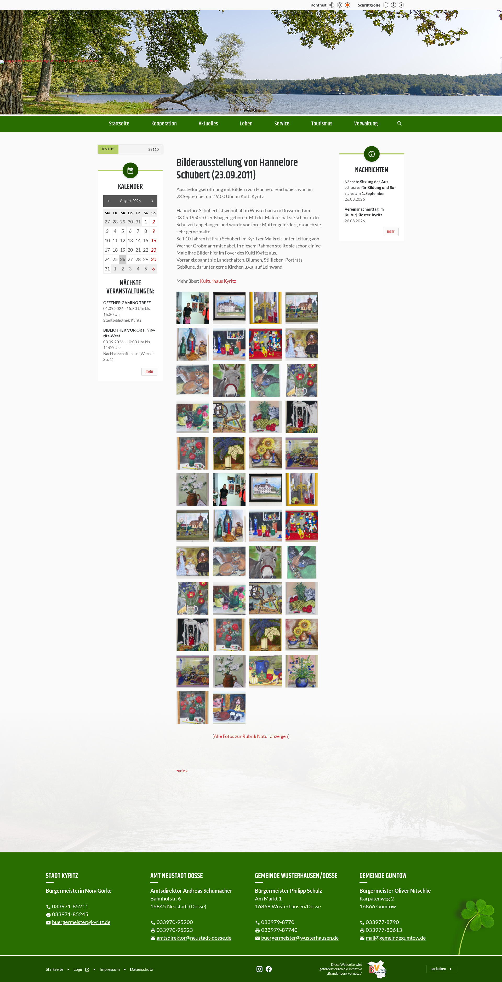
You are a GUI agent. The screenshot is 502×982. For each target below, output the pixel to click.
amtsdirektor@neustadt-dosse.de (194, 937)
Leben (246, 123)
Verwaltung (366, 123)
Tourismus (321, 123)
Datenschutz (141, 969)
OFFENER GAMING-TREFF (127, 302)
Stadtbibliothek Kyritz (122, 320)
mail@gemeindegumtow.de (396, 937)
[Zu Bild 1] (248, 111)
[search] (399, 124)
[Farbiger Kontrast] (347, 5)
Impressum (110, 969)
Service (282, 123)
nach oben (438, 969)
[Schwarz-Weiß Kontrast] (331, 5)
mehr (149, 372)
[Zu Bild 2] (254, 111)
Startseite (119, 123)
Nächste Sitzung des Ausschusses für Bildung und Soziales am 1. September (370, 187)
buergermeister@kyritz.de (81, 922)
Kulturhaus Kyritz (218, 281)
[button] (481, 61)
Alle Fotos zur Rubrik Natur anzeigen (251, 736)
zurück (181, 771)
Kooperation (164, 123)
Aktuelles (208, 123)
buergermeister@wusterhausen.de (300, 937)
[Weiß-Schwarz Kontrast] (339, 5)
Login (81, 969)
